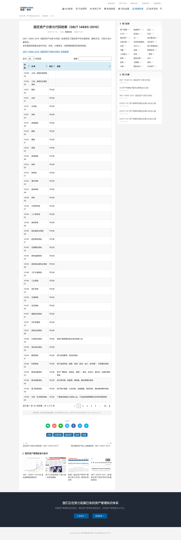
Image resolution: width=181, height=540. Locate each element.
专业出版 (123, 9)
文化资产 (152, 66)
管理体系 (152, 50)
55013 (137, 46)
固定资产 (68, 435)
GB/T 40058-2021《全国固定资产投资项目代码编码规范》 (101, 477)
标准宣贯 (145, 3)
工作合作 (81, 516)
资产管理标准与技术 (26, 9)
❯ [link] (109, 406)
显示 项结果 (32, 58)
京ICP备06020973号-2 (103, 533)
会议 (150, 30)
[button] (28, 66)
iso (136, 38)
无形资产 (152, 42)
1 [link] (78, 406)
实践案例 (157, 3)
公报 (123, 66)
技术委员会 (153, 38)
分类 (123, 46)
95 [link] (105, 406)
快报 (137, 50)
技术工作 (95, 9)
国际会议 (138, 66)
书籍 (123, 50)
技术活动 (152, 9)
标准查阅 (109, 9)
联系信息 (134, 3)
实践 (137, 54)
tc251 (124, 34)
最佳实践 (138, 58)
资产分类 (122, 3)
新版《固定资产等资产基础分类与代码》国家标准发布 (78, 477)
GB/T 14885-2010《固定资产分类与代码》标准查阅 (46, 51)
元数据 (137, 62)
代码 (49, 435)
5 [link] (95, 406)
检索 (84, 435)
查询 (77, 435)
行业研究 (81, 9)
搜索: (76, 58)
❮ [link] (74, 406)
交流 (150, 34)
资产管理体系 (153, 46)
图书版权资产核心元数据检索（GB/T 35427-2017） (91, 446)
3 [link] (87, 406)
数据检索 (137, 9)
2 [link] (83, 406)
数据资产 (139, 30)
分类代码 (58, 435)
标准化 (138, 34)
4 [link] (91, 406)
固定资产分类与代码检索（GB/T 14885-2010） (67, 27)
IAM (150, 58)
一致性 (151, 54)
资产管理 (125, 30)
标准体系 (111, 3)
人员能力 (124, 54)
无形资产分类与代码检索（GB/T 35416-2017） (41, 446)
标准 (123, 62)
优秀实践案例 (140, 42)
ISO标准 (67, 9)
